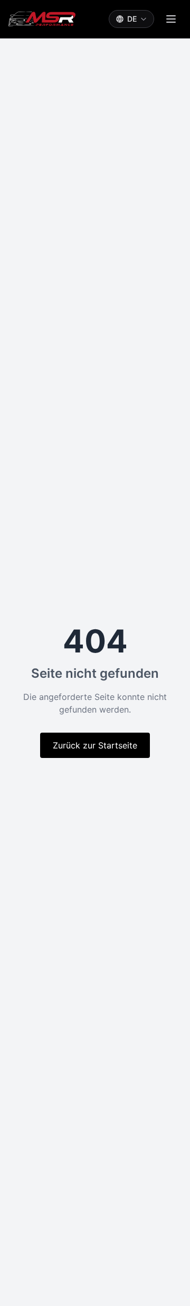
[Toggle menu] (171, 19)
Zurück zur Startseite (95, 745)
